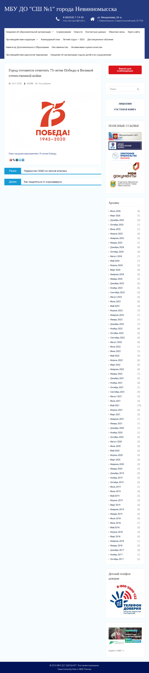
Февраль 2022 (117, 369)
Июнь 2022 (115, 351)
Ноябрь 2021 (116, 383)
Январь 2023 (116, 319)
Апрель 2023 (116, 310)
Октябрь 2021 (117, 387)
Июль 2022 (115, 347)
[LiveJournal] (13, 159)
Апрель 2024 (116, 265)
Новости (78, 32)
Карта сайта (134, 32)
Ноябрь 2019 (116, 478)
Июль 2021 (115, 401)
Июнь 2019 (115, 491)
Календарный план (50, 39)
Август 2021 (116, 396)
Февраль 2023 (117, 315)
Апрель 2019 (116, 500)
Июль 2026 (115, 211)
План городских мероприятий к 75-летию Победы (32, 154)
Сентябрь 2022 (117, 337)
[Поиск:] (125, 89)
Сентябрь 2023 (117, 292)
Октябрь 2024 (117, 252)
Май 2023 (114, 306)
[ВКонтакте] (23, 159)
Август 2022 (116, 342)
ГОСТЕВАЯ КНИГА (125, 109)
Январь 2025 (116, 243)
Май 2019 (114, 496)
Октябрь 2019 (117, 482)
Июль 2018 (115, 518)
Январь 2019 (116, 514)
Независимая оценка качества (86, 47)
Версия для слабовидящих (125, 69)
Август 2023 (116, 297)
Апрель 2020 (116, 455)
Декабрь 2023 (117, 283)
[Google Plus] (10, 159)
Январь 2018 (116, 545)
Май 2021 (114, 405)
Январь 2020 (116, 469)
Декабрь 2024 (117, 247)
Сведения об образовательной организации (28, 32)
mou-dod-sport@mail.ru (74, 21)
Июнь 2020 (115, 446)
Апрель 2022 (116, 360)
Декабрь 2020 (117, 428)
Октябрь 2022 (117, 333)
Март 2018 (115, 536)
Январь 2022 (116, 374)
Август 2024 (116, 256)
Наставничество (60, 47)
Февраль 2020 (117, 464)
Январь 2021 (116, 423)
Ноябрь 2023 (116, 288)
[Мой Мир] (16, 159)
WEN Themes (85, 669)
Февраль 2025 (117, 238)
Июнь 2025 (115, 229)
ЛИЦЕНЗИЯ (125, 103)
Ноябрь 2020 (116, 432)
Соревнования (63, 32)
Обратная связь (117, 32)
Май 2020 (114, 450)
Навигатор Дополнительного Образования (27, 47)
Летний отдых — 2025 (73, 39)
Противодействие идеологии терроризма (27, 55)
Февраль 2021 (117, 419)
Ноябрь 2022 (116, 328)
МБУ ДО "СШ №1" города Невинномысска (60, 9)
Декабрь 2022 (117, 324)
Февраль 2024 (117, 274)
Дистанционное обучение (100, 39)
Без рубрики (45, 83)
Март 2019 (115, 505)
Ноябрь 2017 (116, 554)
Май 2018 (114, 527)
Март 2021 (115, 414)
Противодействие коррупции (20, 39)
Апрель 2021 (116, 410)
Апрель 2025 (116, 234)
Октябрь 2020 (117, 437)
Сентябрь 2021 (117, 392)
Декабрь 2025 (117, 220)
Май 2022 (114, 356)
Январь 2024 (116, 279)
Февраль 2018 (117, 541)
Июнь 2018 (115, 523)
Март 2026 (115, 215)
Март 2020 (115, 460)
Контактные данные (95, 32)
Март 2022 (115, 365)
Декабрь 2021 (117, 378)
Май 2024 (114, 261)
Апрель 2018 (116, 532)
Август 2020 (116, 441)
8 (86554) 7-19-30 (73, 17)
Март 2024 (115, 270)
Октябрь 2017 (117, 559)
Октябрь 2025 (117, 225)
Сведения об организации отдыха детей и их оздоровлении (80, 55)
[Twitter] (20, 159)
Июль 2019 (115, 487)
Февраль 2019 (117, 509)
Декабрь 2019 (117, 473)
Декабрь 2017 (117, 550)
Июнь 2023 (115, 301)
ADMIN (30, 83)
